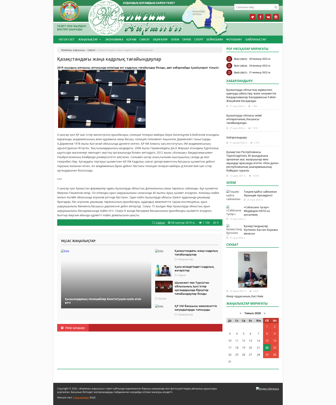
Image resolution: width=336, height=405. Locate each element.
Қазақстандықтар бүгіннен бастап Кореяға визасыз (261, 229)
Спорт (198, 39)
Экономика (114, 39)
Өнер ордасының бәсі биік (244, 296)
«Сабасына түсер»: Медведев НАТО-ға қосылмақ (257, 210)
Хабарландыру (236, 137)
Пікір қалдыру (74, 328)
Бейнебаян (214, 39)
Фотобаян (234, 39)
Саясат (144, 39)
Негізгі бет (66, 39)
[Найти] (276, 7)
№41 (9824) (240, 65)
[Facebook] (260, 17)
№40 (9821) (240, 72)
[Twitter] (253, 17)
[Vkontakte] (268, 17)
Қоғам (131, 39)
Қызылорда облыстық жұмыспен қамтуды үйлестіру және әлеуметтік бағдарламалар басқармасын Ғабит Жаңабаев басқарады (251, 95)
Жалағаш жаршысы (139, 17)
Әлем (175, 39)
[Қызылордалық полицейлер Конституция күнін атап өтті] (106, 251)
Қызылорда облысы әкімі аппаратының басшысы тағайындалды (244, 119)
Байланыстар (256, 39)
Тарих (186, 39)
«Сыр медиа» (81, 397)
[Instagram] (276, 17)
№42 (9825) (240, 59)
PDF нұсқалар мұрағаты (247, 49)
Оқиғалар (160, 39)
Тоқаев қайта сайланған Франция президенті (260, 193)
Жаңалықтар (88, 39)
